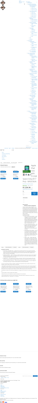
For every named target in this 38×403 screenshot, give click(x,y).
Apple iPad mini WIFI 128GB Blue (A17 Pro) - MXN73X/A (29, 287)
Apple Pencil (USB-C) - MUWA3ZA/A (3, 174)
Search (20, 0)
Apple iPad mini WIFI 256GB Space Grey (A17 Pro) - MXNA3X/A (16, 287)
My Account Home (3, 391)
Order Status (2, 396)
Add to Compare (25, 197)
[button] (6, 178)
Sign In (10, 148)
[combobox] (32, 146)
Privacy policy (2, 386)
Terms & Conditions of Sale (4, 387)
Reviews (15, 247)
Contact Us (2, 395)
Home (1, 162)
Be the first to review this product (28, 183)
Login (1, 390)
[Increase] (23, 194)
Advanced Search (3, 394)
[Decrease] (23, 192)
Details (2, 247)
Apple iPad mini (20, 162)
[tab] (2, 247)
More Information (8, 247)
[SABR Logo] (9, 5)
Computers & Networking (6, 162)
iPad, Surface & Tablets (14, 162)
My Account (6, 148)
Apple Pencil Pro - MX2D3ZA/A (16, 174)
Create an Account (35, 148)
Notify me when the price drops (28, 189)
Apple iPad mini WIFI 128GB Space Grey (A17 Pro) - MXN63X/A (3, 287)
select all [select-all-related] (13, 166)
